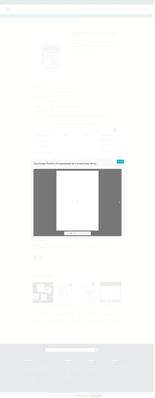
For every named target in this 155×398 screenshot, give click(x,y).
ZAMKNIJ (120, 161)
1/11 (66, 233)
